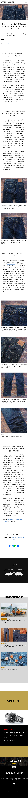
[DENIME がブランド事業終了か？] (14, 659)
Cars (3, 619)
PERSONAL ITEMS (18, 575)
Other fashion (18, 778)
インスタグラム (11, 264)
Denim (9, 572)
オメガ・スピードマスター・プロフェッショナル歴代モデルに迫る (14, 735)
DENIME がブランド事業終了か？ (10, 669)
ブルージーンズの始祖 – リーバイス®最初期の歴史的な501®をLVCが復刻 (13, 645)
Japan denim (18, 572)
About (13, 780)
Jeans (8, 575)
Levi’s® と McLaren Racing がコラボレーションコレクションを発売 (13, 621)
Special (17, 780)
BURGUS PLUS (6, 43)
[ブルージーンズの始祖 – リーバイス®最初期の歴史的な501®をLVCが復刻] (14, 634)
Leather (11, 778)
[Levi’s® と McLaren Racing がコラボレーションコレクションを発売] (14, 610)
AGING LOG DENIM (9, 569)
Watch (7, 778)
